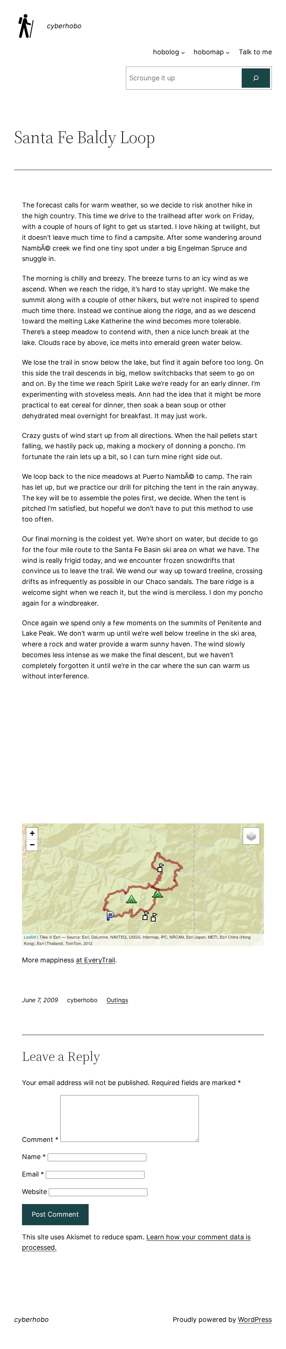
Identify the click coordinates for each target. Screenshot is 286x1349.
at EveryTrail (95, 960)
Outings (117, 1000)
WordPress (255, 1319)
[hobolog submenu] (183, 52)
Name (34, 1157)
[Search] (256, 78)
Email (33, 1174)
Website (34, 1191)
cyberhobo (64, 26)
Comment (40, 1139)
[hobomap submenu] (228, 52)
